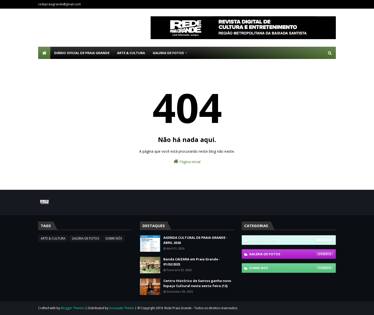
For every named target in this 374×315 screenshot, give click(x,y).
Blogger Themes (72, 308)
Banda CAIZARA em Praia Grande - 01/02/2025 (191, 261)
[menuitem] (44, 53)
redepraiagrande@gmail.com (59, 4)
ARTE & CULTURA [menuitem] (131, 53)
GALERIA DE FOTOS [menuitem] (168, 53)
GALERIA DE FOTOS (85, 238)
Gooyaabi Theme (121, 308)
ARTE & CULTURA (53, 238)
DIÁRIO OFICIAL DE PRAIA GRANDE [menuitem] (81, 53)
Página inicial (189, 161)
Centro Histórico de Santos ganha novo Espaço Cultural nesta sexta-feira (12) (197, 283)
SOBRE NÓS (113, 238)
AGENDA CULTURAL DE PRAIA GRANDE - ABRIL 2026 (195, 240)
